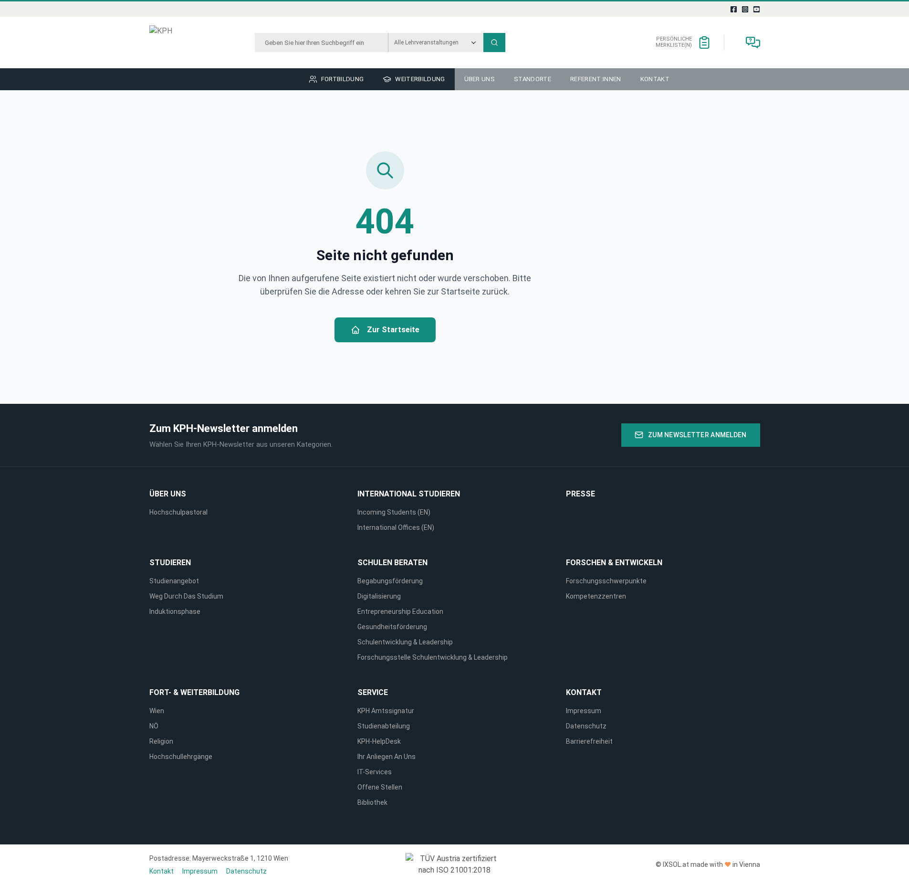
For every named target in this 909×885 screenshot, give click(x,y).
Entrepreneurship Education (400, 611)
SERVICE (372, 692)
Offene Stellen (379, 787)
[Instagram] (745, 9)
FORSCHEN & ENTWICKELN (614, 562)
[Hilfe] (753, 42)
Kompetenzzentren (596, 596)
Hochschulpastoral (178, 512)
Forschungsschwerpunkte (606, 581)
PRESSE (580, 493)
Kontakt (584, 692)
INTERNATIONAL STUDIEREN (408, 493)
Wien (156, 711)
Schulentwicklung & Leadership (405, 642)
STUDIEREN (170, 562)
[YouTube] (756, 9)
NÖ (153, 726)
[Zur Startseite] (184, 42)
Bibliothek (372, 802)
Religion (161, 741)
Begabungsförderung (390, 581)
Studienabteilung (383, 726)
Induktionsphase (174, 611)
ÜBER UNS (167, 493)
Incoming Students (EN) (395, 512)
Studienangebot (174, 581)
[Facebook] (733, 9)
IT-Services (374, 772)
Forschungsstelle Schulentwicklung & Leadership (432, 657)
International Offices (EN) (395, 527)
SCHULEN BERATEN (392, 562)
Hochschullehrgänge (180, 756)
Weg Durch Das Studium (186, 596)
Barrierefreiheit (589, 741)
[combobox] (321, 42)
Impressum (583, 711)
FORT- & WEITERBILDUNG (194, 692)
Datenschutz (586, 726)
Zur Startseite (393, 329)
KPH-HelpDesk (379, 741)
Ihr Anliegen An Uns (386, 756)
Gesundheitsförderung (392, 627)
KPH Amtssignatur (385, 711)
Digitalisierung (379, 596)
